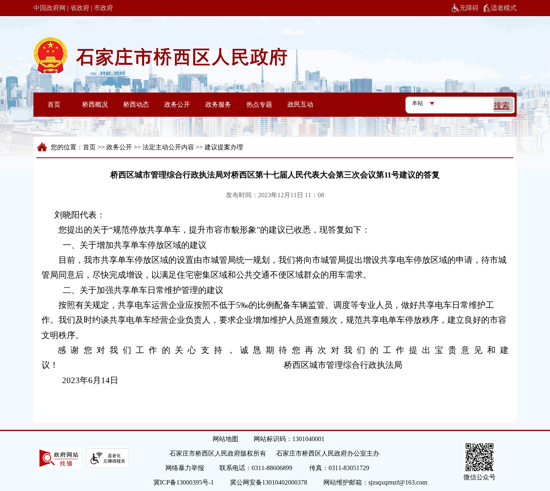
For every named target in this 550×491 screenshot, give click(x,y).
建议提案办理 (224, 147)
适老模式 (504, 7)
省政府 (79, 7)
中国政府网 (49, 7)
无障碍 (469, 7)
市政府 (103, 7)
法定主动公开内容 (168, 147)
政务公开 (119, 147)
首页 (89, 147)
